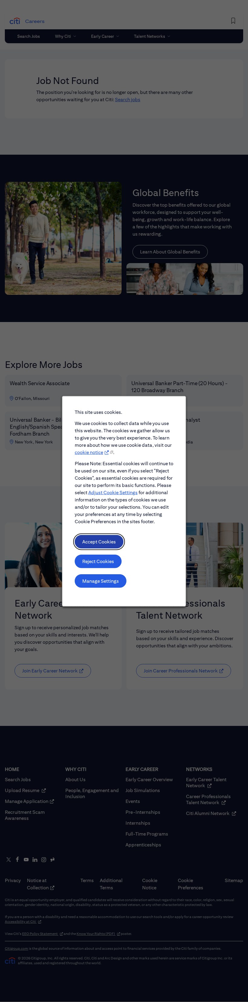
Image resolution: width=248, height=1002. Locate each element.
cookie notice (89, 452)
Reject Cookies (98, 561)
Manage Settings (100, 581)
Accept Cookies (99, 541)
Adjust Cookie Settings (113, 492)
